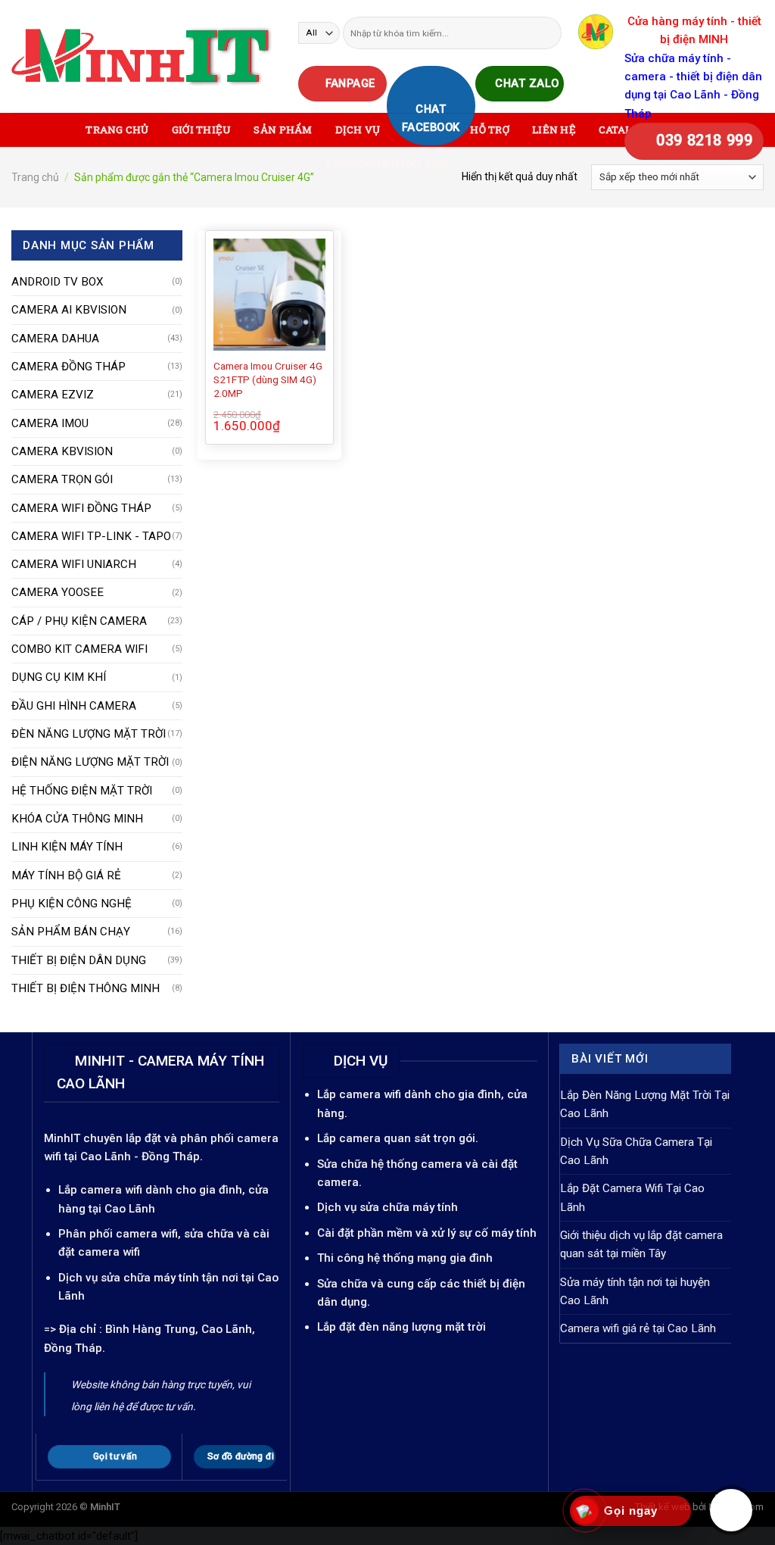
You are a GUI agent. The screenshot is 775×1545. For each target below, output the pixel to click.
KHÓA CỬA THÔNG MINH (77, 819)
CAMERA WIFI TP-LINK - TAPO (91, 536)
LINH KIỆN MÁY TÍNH (67, 847)
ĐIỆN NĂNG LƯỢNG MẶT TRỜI (90, 762)
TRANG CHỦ (117, 129)
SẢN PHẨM (283, 129)
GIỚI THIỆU (202, 129)
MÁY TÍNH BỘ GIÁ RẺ (66, 875)
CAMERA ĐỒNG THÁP (68, 366)
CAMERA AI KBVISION (68, 310)
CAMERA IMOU (50, 423)
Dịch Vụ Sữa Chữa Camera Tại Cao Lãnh (636, 1151)
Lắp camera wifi (100, 1190)
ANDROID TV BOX (57, 282)
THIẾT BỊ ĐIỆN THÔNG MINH (85, 988)
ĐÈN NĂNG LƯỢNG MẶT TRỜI (88, 734)
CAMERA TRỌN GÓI (62, 479)
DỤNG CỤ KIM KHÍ (58, 677)
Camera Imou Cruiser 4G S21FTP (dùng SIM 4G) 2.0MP (267, 379)
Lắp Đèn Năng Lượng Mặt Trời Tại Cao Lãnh (645, 1104)
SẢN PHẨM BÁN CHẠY (70, 931)
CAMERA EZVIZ (52, 394)
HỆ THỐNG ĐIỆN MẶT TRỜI (81, 790)
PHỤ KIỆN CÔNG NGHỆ (71, 903)
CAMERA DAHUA (55, 338)
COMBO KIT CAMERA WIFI (79, 649)
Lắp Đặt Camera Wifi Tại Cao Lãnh (632, 1197)
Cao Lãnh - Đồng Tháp (140, 1156)
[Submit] (549, 32)
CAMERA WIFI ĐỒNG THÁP (81, 508)
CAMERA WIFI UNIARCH (73, 564)
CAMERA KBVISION (62, 451)
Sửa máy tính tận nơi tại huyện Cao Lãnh (635, 1291)
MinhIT (63, 1138)
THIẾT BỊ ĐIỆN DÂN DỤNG (78, 960)
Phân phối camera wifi (118, 1234)
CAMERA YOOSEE (57, 592)
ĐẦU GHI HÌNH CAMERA (73, 706)
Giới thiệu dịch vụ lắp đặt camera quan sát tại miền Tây (641, 1244)
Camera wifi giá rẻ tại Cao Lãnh (638, 1328)
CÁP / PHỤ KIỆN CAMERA (79, 621)
